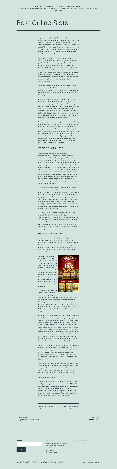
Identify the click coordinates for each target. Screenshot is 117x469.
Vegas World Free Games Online (55, 445)
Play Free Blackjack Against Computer (56, 443)
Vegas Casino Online (51, 452)
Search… (19, 440)
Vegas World (49, 448)
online (74, 408)
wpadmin (41, 408)
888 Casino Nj (50, 450)
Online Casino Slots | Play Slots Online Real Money (58, 6)
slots (78, 408)
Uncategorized (75, 406)
